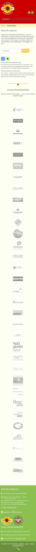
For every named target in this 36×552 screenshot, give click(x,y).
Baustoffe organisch (9, 30)
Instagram (18, 512)
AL (18, 549)
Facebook (6, 512)
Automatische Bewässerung (11, 62)
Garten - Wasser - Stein (21, 544)
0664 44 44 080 (20, 538)
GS (17, 548)
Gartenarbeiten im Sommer (10, 71)
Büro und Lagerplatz (10, 489)
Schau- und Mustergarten (12, 527)
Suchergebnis (11, 25)
